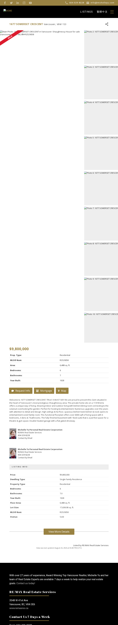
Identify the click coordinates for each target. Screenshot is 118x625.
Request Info (22, 390)
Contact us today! (25, 583)
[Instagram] (24, 3)
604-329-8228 (24, 435)
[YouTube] (30, 3)
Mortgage (46, 390)
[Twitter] (11, 3)
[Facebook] (5, 3)
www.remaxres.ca (18, 608)
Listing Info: (20, 467)
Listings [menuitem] (86, 11)
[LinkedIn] (17, 3)
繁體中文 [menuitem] (102, 11)
